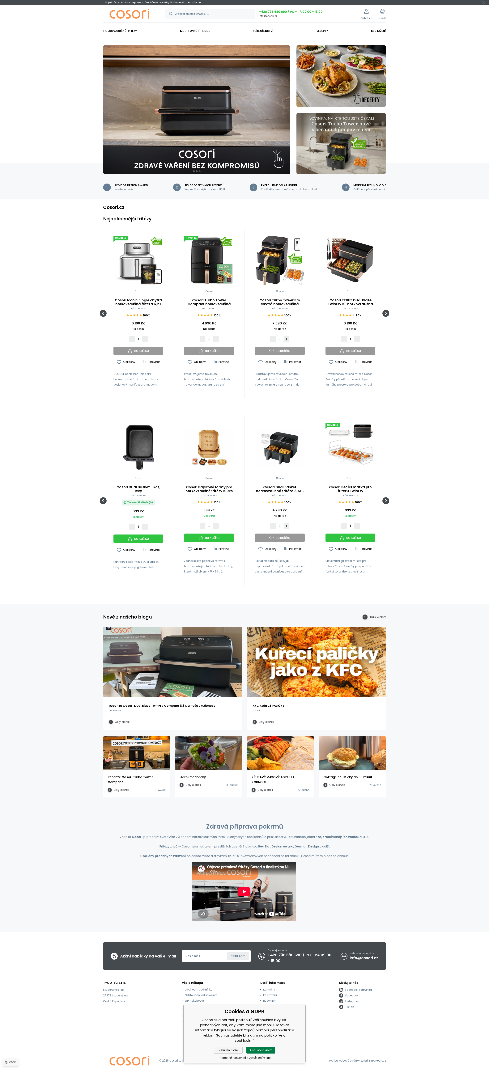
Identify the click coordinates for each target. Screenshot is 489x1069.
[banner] (129, 14)
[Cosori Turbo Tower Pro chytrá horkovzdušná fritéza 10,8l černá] (280, 260)
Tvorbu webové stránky (344, 1061)
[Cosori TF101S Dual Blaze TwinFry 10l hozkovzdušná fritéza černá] (350, 260)
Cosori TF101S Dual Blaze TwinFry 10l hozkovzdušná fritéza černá (350, 302)
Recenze (269, 1001)
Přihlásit (238, 956)
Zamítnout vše (228, 1050)
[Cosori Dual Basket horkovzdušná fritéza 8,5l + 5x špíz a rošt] (280, 447)
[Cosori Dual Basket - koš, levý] (138, 447)
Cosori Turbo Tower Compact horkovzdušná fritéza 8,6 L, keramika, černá (209, 302)
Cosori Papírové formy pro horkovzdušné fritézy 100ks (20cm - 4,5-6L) (209, 489)
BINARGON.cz (377, 1061)
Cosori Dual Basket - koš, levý (138, 489)
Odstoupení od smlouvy (201, 995)
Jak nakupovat (194, 1001)
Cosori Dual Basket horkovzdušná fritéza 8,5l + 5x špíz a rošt (280, 489)
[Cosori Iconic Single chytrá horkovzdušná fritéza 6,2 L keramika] (138, 260)
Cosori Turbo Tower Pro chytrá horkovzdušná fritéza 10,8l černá (280, 302)
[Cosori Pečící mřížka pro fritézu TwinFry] (350, 447)
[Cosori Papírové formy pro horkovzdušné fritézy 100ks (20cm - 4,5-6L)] (209, 447)
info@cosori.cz (268, 16)
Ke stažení (270, 995)
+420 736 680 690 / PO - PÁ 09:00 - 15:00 (291, 12)
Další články (378, 617)
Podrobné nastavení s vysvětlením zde (245, 1057)
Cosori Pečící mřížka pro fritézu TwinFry (350, 489)
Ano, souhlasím (260, 1050)
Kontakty (269, 989)
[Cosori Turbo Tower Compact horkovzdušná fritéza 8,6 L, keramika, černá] (209, 260)
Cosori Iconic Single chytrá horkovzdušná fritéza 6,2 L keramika (138, 302)
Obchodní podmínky (198, 989)
